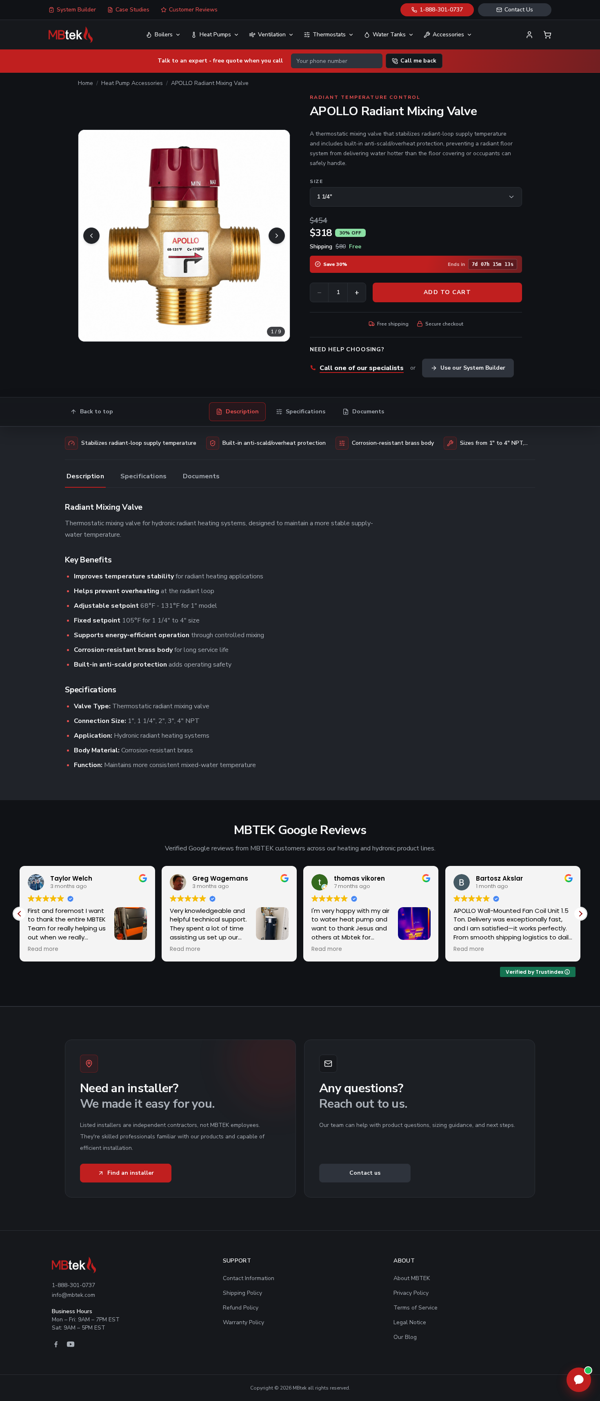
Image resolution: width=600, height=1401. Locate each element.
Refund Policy (240, 1308)
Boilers (164, 34)
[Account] (529, 35)
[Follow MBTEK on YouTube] (71, 1344)
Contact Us (518, 9)
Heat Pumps (215, 34)
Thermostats (329, 34)
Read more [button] (48, 949)
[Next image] (277, 236)
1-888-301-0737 (441, 9)
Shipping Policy (242, 1293)
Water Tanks (389, 34)
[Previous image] (91, 236)
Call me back (418, 61)
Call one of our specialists (362, 368)
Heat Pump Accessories (132, 83)
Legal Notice (409, 1322)
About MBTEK (411, 1278)
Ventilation (272, 34)
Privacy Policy (411, 1293)
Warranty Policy (243, 1322)
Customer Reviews (193, 9)
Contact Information (248, 1278)
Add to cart (447, 292)
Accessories (448, 34)
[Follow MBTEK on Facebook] (56, 1344)
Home (85, 83)
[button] (580, 914)
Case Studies (132, 9)
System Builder (76, 9)
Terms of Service (415, 1308)
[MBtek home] (71, 35)
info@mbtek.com (73, 1295)
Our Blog (405, 1337)
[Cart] (547, 35)
